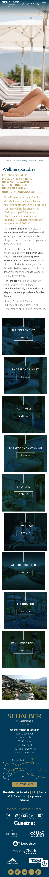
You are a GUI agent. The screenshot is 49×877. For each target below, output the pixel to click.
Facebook (9, 816)
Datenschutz (21, 796)
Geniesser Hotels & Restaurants (12, 834)
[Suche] (32, 3)
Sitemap (24, 800)
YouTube (24, 816)
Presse (42, 792)
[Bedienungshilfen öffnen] (44, 863)
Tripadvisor (24, 843)
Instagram (17, 816)
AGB (9, 796)
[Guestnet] (24, 823)
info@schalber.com (24, 752)
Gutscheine (23, 792)
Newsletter (9, 792)
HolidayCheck (24, 851)
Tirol (36, 860)
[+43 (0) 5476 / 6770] (22, 3)
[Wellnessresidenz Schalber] (10, 4)
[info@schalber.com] (27, 3)
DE (37, 3)
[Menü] (44, 4)
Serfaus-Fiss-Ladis (12, 860)
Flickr (40, 816)
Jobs (34, 792)
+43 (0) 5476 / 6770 (26, 748)
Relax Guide (37, 834)
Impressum (35, 796)
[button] (19, 142)
